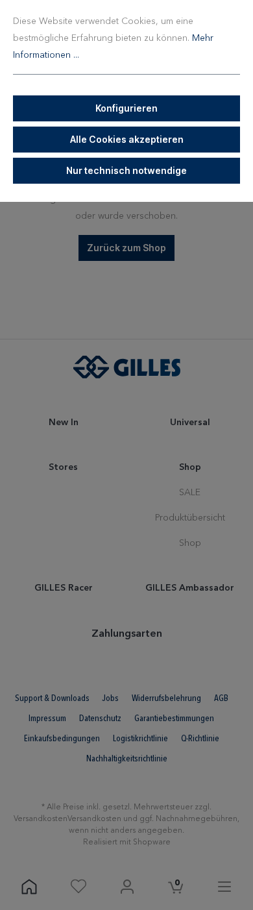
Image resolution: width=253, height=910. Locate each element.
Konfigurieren (126, 108)
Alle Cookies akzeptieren (127, 139)
